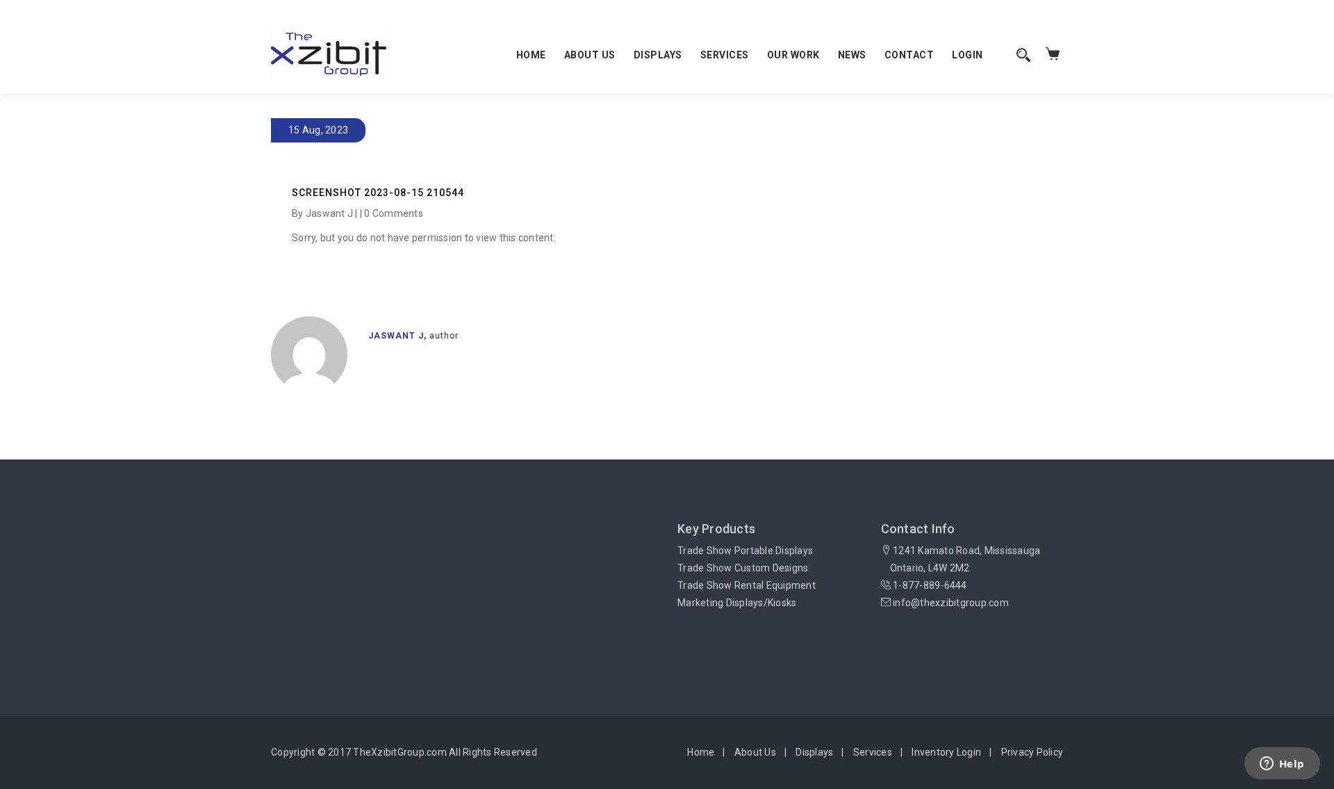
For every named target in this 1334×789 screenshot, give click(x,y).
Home (531, 54)
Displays (658, 54)
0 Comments (393, 213)
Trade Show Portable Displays (745, 550)
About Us (590, 54)
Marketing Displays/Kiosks (736, 602)
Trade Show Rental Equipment (746, 585)
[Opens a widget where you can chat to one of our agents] (1282, 764)
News (852, 54)
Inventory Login (946, 752)
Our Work (793, 54)
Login (967, 54)
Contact (909, 54)
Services (724, 54)
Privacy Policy (1032, 752)
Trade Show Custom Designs (742, 568)
